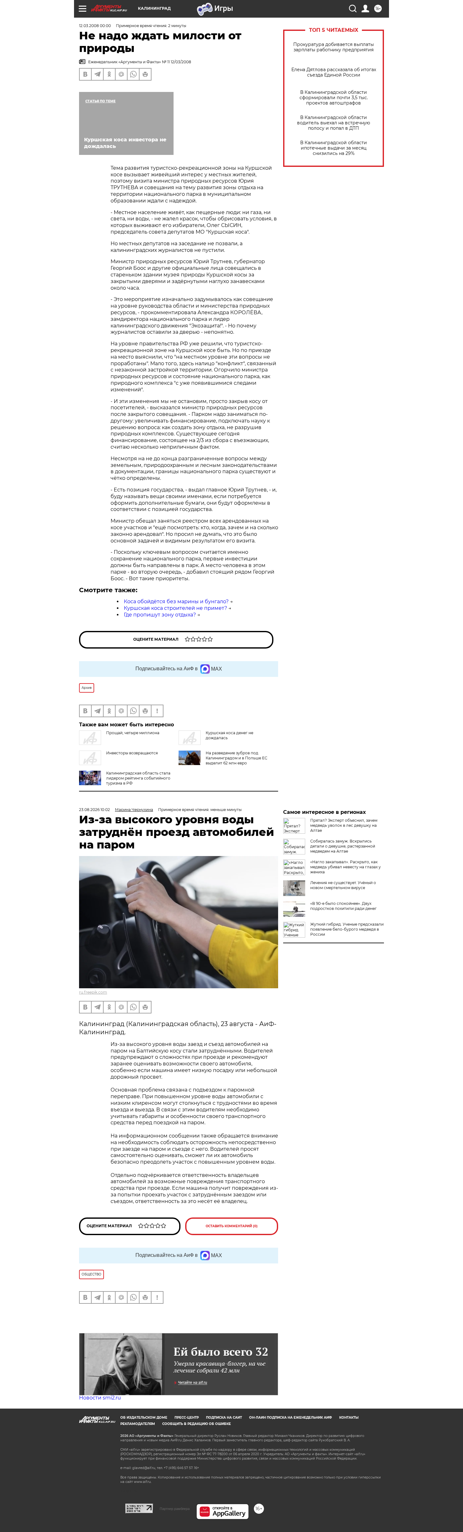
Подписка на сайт (224, 1418)
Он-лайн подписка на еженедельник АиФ (290, 1418)
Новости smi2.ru (100, 1398)
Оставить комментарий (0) (232, 1226)
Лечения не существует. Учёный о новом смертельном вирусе (343, 885)
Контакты (348, 1418)
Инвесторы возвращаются (132, 753)
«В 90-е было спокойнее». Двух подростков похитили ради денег (343, 906)
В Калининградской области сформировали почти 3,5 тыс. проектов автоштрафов (334, 98)
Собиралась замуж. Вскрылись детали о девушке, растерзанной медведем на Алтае (342, 846)
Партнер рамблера (175, 1509)
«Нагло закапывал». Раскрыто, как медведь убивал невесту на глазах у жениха (345, 867)
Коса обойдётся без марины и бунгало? (176, 601)
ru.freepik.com (93, 992)
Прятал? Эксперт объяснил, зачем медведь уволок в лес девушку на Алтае (343, 825)
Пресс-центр (186, 1418)
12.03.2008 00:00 (95, 25)
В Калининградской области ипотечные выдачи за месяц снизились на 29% (333, 148)
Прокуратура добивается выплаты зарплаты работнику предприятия (333, 47)
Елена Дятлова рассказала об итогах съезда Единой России (333, 72)
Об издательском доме (143, 1418)
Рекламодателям (137, 1424)
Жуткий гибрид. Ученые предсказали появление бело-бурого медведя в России (347, 929)
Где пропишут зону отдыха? (160, 615)
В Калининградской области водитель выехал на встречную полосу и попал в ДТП (333, 123)
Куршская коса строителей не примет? (175, 608)
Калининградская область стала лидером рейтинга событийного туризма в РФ (138, 778)
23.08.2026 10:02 (94, 809)
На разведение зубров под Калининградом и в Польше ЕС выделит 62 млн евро (236, 758)
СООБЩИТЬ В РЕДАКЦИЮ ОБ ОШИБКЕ (196, 1424)
